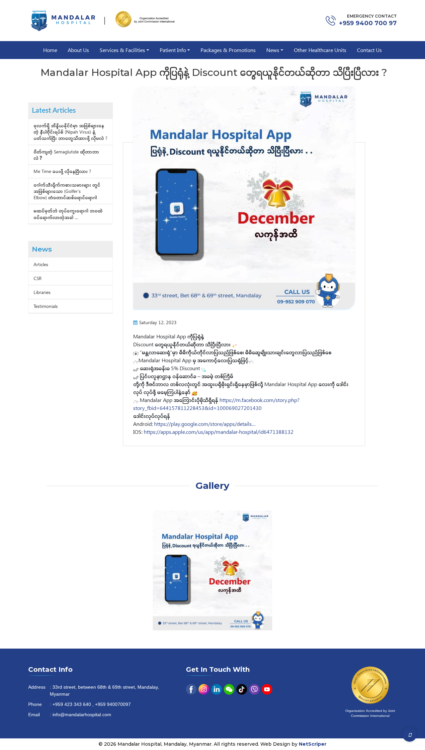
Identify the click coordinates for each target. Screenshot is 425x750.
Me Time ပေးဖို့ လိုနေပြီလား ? (62, 171)
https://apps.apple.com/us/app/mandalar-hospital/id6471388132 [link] (219, 431)
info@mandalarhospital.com (81, 715)
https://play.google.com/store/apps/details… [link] (205, 423)
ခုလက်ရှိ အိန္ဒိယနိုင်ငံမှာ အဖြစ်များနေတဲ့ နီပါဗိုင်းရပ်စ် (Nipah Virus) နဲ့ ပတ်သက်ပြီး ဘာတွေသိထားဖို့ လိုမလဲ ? (70, 132)
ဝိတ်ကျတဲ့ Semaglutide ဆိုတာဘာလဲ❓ (66, 154)
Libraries (42, 292)
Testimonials (46, 306)
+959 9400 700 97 (368, 23)
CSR (38, 278)
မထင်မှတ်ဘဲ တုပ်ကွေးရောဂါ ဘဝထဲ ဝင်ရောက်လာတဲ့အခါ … (68, 213)
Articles (41, 264)
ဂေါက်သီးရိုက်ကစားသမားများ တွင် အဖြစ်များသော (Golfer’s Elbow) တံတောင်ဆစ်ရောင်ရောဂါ (67, 191)
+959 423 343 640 (71, 705)
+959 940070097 (113, 705)
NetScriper (312, 744)
